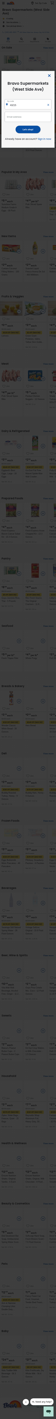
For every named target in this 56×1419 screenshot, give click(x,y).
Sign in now (44, 139)
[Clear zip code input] (48, 104)
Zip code (10, 101)
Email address (14, 116)
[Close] (49, 76)
